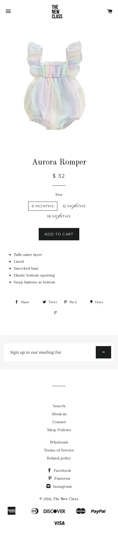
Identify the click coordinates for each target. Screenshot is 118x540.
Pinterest (61, 478)
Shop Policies (59, 429)
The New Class (65, 498)
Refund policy (59, 458)
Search (59, 405)
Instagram (62, 486)
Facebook (62, 470)
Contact (59, 421)
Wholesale (59, 442)
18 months (59, 216)
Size (59, 194)
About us (59, 413)
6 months (43, 206)
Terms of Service (59, 450)
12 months (74, 206)
